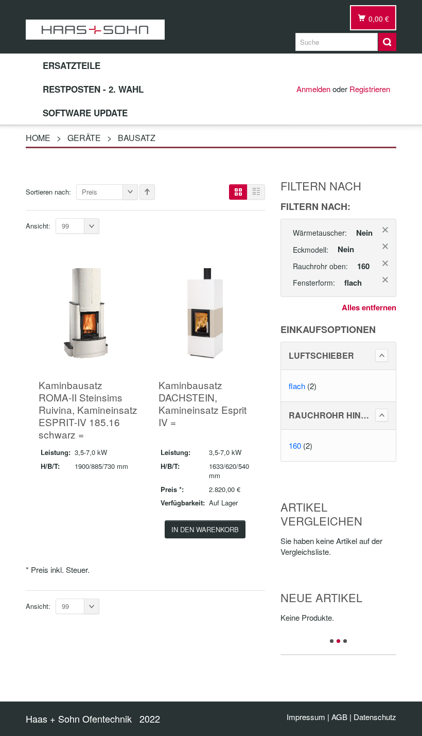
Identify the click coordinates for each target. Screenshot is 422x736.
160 (295, 445)
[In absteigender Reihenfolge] (147, 192)
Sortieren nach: (48, 192)
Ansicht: (38, 226)
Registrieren (369, 88)
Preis (89, 192)
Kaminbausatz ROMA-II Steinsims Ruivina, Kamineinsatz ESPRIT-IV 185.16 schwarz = (88, 409)
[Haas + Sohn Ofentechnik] (95, 30)
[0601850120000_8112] (86, 311)
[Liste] (256, 192)
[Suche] (387, 42)
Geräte (84, 138)
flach (297, 385)
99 (65, 226)
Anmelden (313, 88)
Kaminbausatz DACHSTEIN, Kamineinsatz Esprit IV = (203, 403)
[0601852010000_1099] (205, 311)
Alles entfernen (369, 307)
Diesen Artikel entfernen (385, 230)
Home (38, 138)
